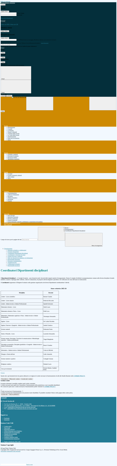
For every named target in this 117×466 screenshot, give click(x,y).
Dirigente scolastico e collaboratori (17, 250)
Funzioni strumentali (13, 251)
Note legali (7, 428)
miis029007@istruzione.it (21, 407)
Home (66, 227)
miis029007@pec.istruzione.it (22, 408)
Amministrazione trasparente (12, 438)
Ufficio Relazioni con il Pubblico (13, 431)
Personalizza (4, 379)
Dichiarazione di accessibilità (12, 432)
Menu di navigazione (96, 245)
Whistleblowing (8, 435)
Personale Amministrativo (14, 261)
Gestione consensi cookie (11, 437)
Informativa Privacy (9, 429)
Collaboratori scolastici (14, 264)
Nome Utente (20, 13)
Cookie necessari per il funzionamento (11, 391)
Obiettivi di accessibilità (10, 434)
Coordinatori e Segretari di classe (16, 255)
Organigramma (69, 229)
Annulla (3, 95)
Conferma (9, 95)
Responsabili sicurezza (14, 265)
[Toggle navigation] (39, 103)
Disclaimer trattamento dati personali (10, 451)
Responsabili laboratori (14, 259)
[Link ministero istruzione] (8, 3)
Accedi (3, 4)
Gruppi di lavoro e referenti (15, 256)
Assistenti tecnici (12, 262)
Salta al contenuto (5, 1)
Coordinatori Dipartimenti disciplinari (18, 253)
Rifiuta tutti (15, 379)
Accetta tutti (26, 379)
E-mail (18, 39)
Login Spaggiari (44, 43)
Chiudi (2, 52)
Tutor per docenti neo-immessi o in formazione (20, 258)
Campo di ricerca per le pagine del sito (11, 239)
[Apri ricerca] (102, 103)
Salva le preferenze (14, 394)
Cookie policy (8, 426)
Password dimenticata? (7, 18)
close (2, 111)
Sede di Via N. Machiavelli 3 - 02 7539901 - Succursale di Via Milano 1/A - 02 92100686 (31, 405)
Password (19, 15)
